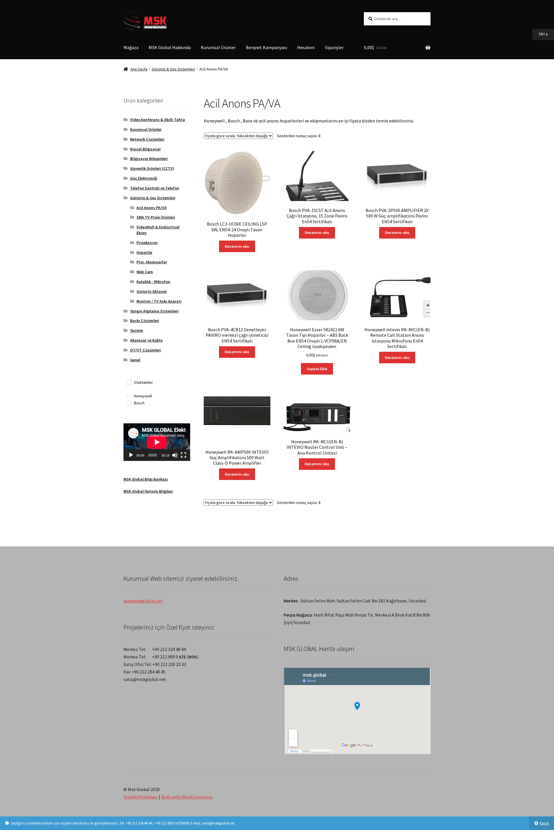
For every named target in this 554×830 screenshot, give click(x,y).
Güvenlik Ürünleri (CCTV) (152, 168)
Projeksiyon (147, 242)
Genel (135, 359)
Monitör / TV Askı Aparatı (158, 301)
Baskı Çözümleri (144, 320)
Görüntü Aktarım (151, 291)
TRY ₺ (540, 34)
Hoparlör (144, 252)
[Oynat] (131, 455)
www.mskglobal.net (143, 601)
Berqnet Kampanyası (266, 47)
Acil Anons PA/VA (151, 207)
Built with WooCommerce (186, 797)
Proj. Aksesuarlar (151, 262)
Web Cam (144, 271)
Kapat (544, 823)
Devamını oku (237, 246)
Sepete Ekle (317, 368)
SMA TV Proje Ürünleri (155, 217)
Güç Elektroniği (143, 178)
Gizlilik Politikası (140, 797)
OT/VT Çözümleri (145, 350)
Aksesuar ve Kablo (146, 340)
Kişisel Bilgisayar (145, 149)
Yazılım (136, 330)
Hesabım (306, 47)
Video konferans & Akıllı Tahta (157, 119)
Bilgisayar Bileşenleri (149, 158)
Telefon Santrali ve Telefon (154, 188)
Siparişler (334, 47)
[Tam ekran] (183, 455)
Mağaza (130, 47)
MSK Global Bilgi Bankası (145, 479)
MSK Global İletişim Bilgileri (148, 491)
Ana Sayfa (138, 69)
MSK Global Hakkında (170, 47)
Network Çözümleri (147, 139)
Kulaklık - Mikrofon (153, 281)
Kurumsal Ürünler (218, 47)
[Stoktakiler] (128, 382)
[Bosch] (128, 402)
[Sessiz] (175, 455)
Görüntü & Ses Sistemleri (173, 69)
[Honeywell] (128, 395)
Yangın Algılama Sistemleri (154, 311)
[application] (156, 442)
